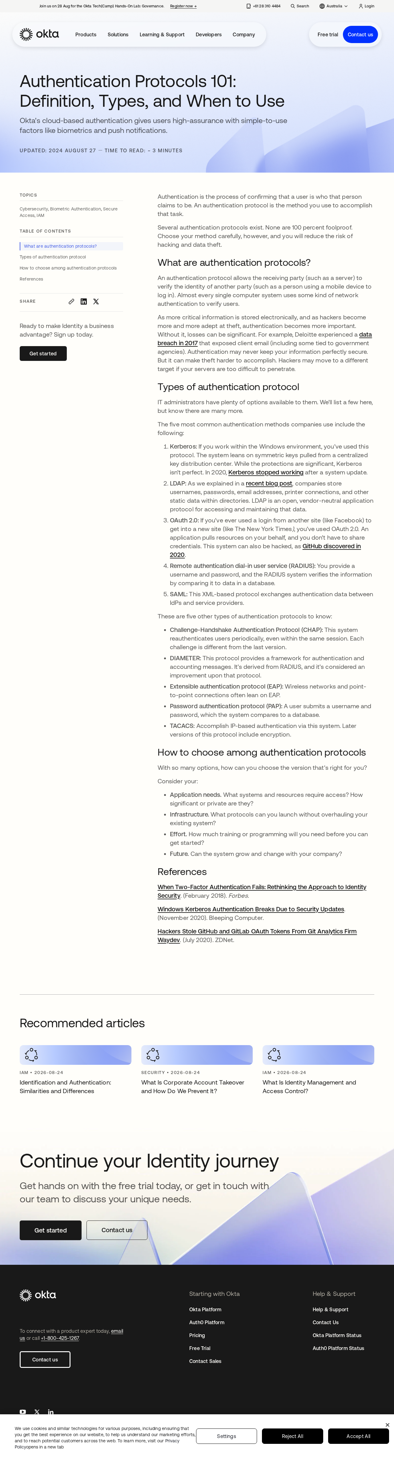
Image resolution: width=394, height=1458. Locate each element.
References (31, 279)
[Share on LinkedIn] (84, 301)
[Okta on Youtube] (23, 1412)
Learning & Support (162, 34)
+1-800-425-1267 (60, 1338)
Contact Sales (205, 1361)
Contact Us (326, 1322)
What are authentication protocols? (60, 246)
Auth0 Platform (206, 1322)
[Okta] (39, 34)
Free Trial (199, 1348)
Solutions (118, 34)
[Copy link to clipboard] (71, 301)
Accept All (358, 1436)
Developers (209, 34)
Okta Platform (205, 1309)
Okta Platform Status (337, 1335)
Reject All (292, 1436)
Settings (226, 1436)
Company (244, 34)
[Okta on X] (37, 1412)
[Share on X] (96, 301)
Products (86, 34)
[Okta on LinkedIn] (51, 1412)
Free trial (328, 34)
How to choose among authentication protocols (68, 268)
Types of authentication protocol (53, 256)
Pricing (197, 1335)
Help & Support (330, 1309)
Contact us (360, 34)
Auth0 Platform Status (338, 1348)
